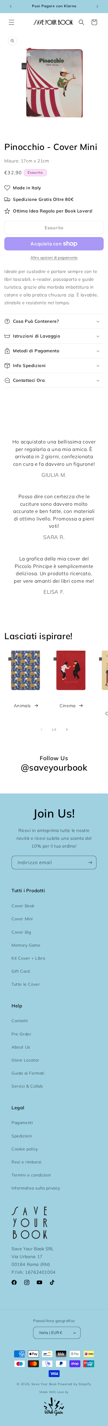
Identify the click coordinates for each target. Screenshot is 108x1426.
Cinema (68, 705)
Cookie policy (25, 1149)
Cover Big (21, 932)
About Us (21, 1047)
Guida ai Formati (28, 1073)
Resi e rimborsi (26, 1162)
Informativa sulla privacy (36, 1188)
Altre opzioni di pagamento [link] (54, 257)
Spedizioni (22, 1136)
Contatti (20, 1020)
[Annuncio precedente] (10, 6)
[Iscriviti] (90, 862)
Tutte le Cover (26, 984)
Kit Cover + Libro (28, 958)
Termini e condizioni (31, 1175)
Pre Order (21, 1034)
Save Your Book (44, 1384)
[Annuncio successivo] (97, 6)
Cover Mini (22, 918)
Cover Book (23, 905)
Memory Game (26, 945)
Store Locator (25, 1060)
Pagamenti (22, 1122)
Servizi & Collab (27, 1086)
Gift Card (21, 971)
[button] (11, 22)
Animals (22, 705)
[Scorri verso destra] (66, 729)
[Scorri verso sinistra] (41, 729)
